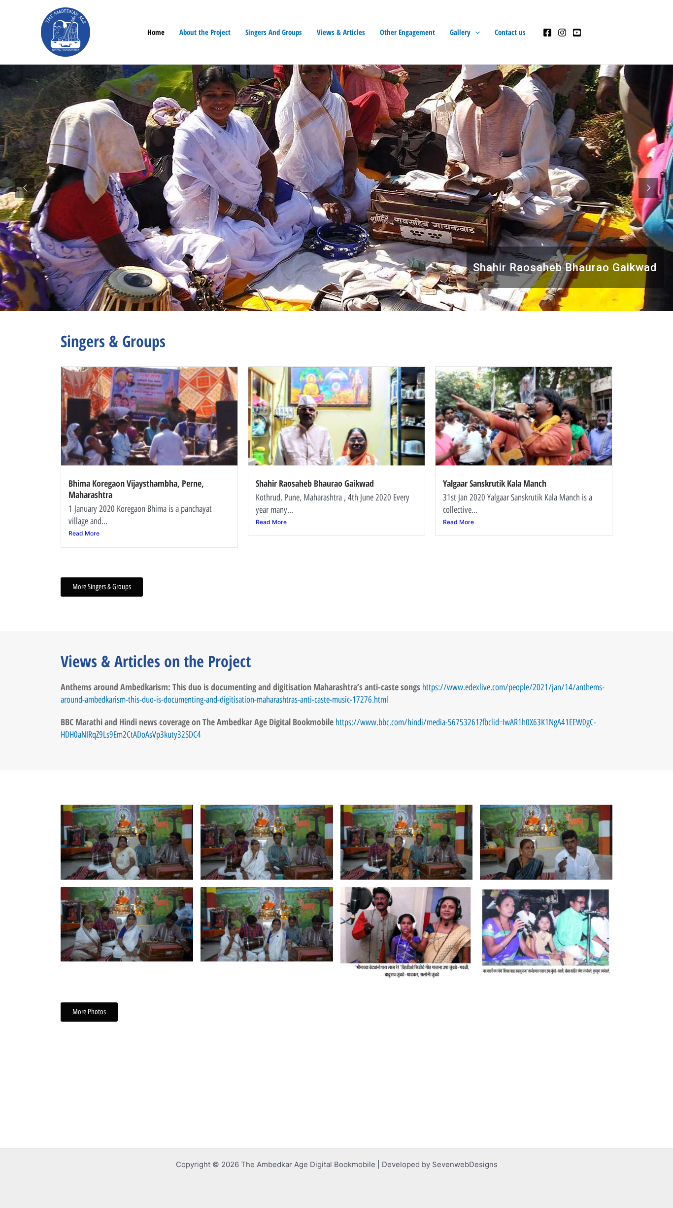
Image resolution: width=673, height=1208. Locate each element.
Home (156, 32)
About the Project (205, 32)
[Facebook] (547, 32)
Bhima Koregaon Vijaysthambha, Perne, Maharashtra (136, 488)
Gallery (460, 32)
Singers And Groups (273, 32)
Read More (84, 533)
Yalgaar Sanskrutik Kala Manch (494, 483)
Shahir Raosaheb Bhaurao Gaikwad (315, 483)
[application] (475, 32)
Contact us (510, 32)
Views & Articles (341, 32)
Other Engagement (407, 32)
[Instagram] (562, 32)
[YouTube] (576, 32)
